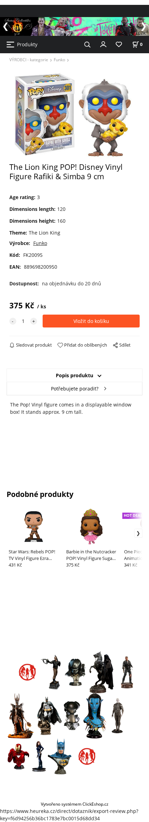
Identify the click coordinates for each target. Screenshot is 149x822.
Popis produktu (74, 375)
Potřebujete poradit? (74, 388)
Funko (59, 59)
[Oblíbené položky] (118, 44)
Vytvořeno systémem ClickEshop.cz (74, 804)
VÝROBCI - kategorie (28, 59)
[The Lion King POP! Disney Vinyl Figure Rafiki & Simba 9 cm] (74, 114)
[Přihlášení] (103, 44)
